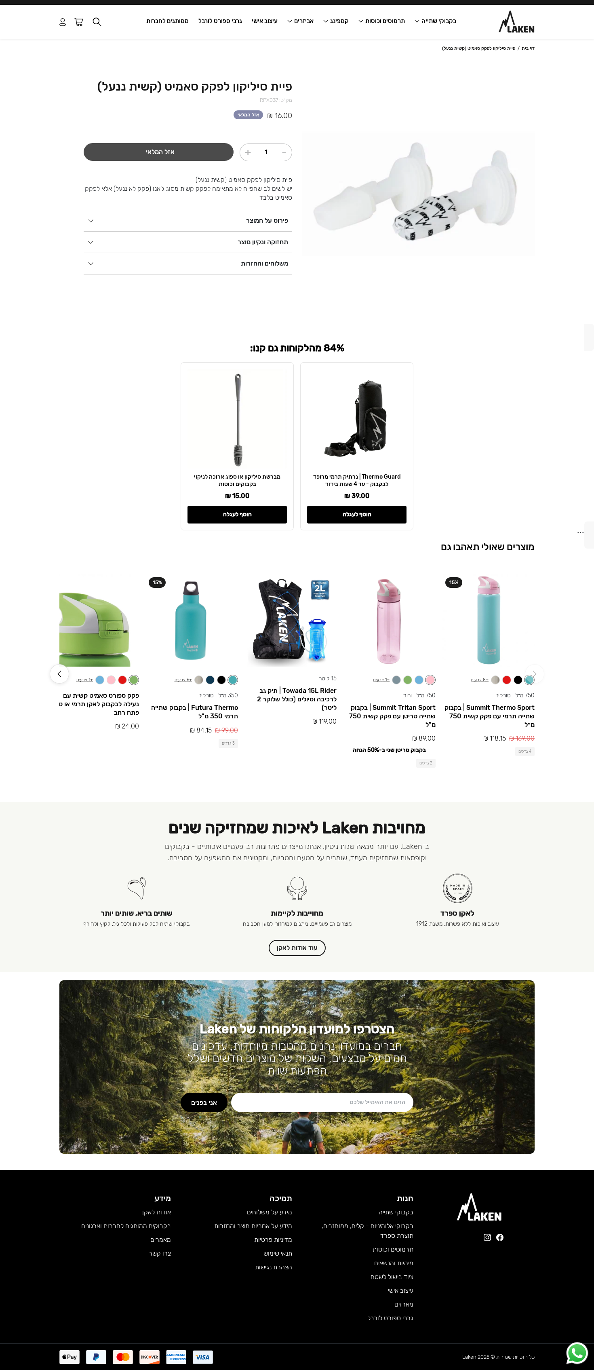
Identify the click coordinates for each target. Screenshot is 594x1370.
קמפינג (339, 21)
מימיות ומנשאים (393, 1263)
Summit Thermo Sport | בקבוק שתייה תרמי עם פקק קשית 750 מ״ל (489, 716)
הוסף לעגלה (357, 514)
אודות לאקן (156, 1212)
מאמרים (160, 1239)
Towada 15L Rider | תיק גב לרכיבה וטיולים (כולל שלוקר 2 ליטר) (297, 699)
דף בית (528, 48)
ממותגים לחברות (167, 21)
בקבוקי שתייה (438, 21)
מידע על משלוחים (269, 1212)
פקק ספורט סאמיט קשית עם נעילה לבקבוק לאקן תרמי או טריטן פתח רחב (93, 704)
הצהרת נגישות (273, 1267)
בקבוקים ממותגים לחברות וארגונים (126, 1226)
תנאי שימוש (277, 1253)
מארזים (403, 1304)
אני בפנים (204, 1102)
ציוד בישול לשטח (392, 1277)
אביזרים (304, 21)
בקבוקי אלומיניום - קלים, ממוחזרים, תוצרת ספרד (367, 1230)
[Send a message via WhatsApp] (577, 1353)
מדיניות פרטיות (273, 1239)
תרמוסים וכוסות (385, 21)
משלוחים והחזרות (264, 263)
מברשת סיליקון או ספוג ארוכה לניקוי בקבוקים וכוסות (237, 480)
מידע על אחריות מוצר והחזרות (253, 1226)
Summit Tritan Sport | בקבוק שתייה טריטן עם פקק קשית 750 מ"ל (392, 716)
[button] (97, 22)
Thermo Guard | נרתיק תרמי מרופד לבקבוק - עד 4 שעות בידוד (357, 480)
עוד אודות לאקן (297, 948)
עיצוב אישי (265, 21)
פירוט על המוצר (267, 220)
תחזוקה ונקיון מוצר (263, 242)
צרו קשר (160, 1253)
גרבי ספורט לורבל (220, 21)
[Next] (59, 674)
